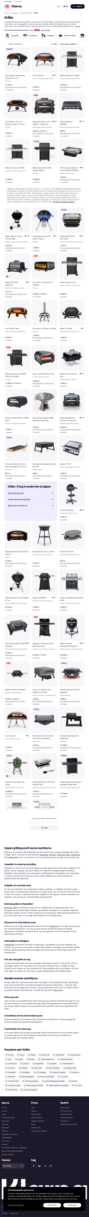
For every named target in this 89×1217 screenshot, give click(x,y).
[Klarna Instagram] (50, 1166)
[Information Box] (22, 44)
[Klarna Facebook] (33, 1166)
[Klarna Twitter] (45, 1166)
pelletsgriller (13, 857)
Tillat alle (72, 1205)
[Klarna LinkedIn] (39, 1166)
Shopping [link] (14, 13)
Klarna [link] (6, 13)
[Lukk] (82, 1189)
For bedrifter (17, 1)
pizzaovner (75, 855)
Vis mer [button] (44, 828)
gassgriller (44, 855)
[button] (65, 6)
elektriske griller (63, 855)
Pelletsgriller (9, 945)
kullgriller (52, 855)
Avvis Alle (52, 1205)
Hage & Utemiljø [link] (25, 13)
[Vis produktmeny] (82, 18)
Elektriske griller (10, 908)
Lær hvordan (45, 30)
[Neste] (81, 36)
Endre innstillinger (16, 1205)
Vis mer (77, 26)
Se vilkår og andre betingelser (64, 202)
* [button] (16, 87)
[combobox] (69, 44)
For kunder (8, 1)
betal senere (58, 990)
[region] (44, 1199)
